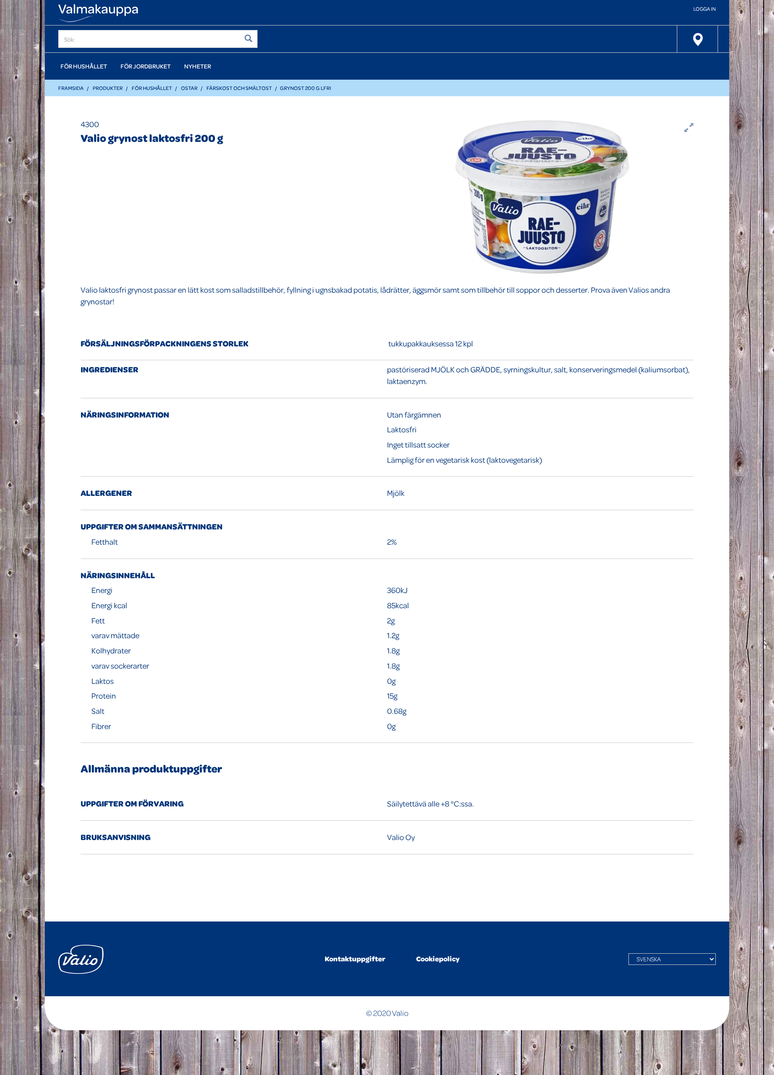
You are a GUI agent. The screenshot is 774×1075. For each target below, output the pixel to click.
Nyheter (197, 66)
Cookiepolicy (438, 959)
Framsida (71, 88)
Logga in (704, 9)
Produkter (108, 88)
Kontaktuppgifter (355, 959)
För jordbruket (145, 66)
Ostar (189, 88)
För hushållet (83, 66)
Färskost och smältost (239, 88)
